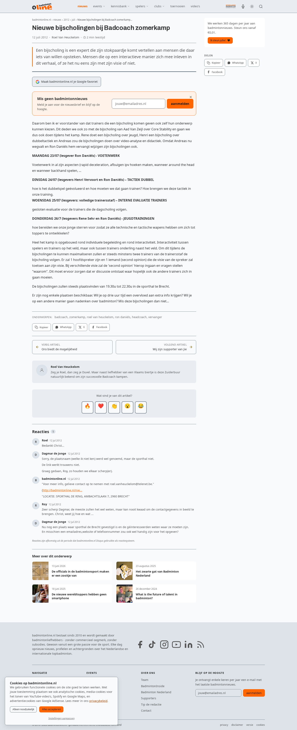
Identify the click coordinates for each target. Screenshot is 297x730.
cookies (260, 725)
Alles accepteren (51, 709)
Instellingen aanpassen (61, 718)
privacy (224, 725)
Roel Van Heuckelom (65, 37)
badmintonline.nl (41, 19)
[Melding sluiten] (191, 97)
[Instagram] (164, 644)
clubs (157, 6)
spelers (140, 6)
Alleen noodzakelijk (23, 709)
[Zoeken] (261, 6)
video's (195, 6)
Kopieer (44, 327)
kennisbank (118, 6)
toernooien (177, 6)
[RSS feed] (200, 644)
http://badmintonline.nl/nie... (62, 490)
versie (249, 725)
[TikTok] (152, 644)
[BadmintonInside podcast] (243, 6)
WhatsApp (66, 327)
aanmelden (180, 103)
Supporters (148, 698)
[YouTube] (176, 644)
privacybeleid (98, 701)
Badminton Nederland (156, 692)
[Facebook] (140, 644)
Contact (146, 710)
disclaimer (237, 725)
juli (73, 19)
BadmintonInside (152, 686)
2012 (66, 19)
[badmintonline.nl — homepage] (42, 6)
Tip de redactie (151, 704)
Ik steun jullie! (218, 40)
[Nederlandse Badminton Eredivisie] (231, 6)
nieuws (82, 6)
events (97, 6)
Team (144, 680)
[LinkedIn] (188, 644)
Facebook (101, 327)
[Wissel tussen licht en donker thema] (252, 6)
